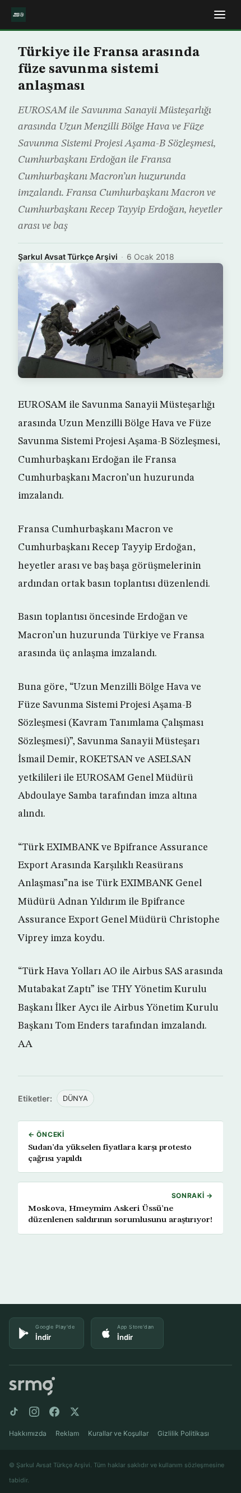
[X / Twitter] (74, 1412)
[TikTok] (14, 1412)
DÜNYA (75, 1098)
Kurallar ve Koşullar (118, 1433)
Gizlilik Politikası (183, 1433)
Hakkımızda (28, 1433)
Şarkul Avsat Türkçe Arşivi (68, 256)
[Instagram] (34, 1412)
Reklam (67, 1433)
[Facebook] (54, 1412)
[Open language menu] (220, 14)
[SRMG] (32, 1386)
